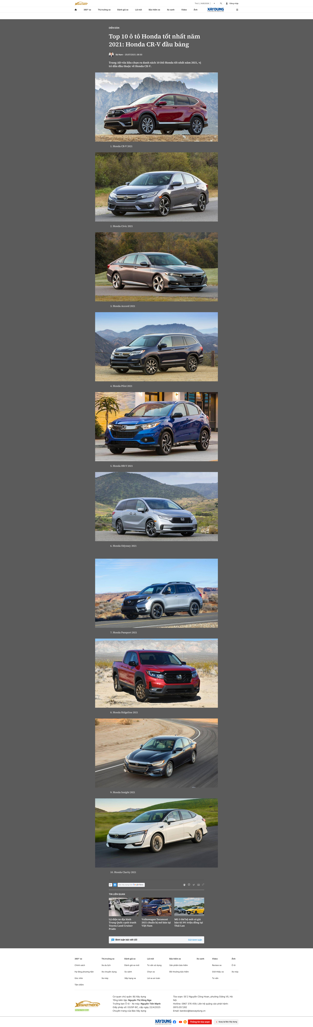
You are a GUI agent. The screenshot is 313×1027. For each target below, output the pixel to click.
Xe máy (104, 978)
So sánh (128, 971)
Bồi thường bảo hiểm (179, 971)
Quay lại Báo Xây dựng (228, 1022)
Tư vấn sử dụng (154, 965)
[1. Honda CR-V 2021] (156, 107)
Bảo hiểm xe (154, 9)
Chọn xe (151, 971)
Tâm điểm (79, 984)
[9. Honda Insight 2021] (156, 753)
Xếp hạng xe (130, 978)
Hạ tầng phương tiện (84, 971)
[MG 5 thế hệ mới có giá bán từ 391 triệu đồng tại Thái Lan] (189, 907)
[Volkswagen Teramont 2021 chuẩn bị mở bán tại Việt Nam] (156, 907)
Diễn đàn (114, 28)
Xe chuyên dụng (109, 971)
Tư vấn (215, 978)
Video (184, 9)
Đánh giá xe (122, 9)
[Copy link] (203, 884)
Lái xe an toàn (153, 978)
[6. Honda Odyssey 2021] (156, 506)
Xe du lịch (106, 965)
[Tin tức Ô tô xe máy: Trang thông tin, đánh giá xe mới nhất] (81, 3)
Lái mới (138, 9)
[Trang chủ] (76, 10)
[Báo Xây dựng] (215, 9)
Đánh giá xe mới (131, 965)
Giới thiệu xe (218, 971)
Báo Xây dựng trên (125, 885)
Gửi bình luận (195, 940)
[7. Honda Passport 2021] (156, 593)
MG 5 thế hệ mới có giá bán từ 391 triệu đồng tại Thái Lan (188, 922)
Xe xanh (170, 9)
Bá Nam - (120, 54)
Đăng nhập (234, 3)
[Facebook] (175, 1022)
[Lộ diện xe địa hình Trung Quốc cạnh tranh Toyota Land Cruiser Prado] (124, 907)
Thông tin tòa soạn (200, 1022)
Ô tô (233, 965)
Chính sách (80, 965)
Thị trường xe (104, 9)
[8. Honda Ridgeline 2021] (156, 673)
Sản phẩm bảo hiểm (178, 965)
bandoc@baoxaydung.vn (193, 1011)
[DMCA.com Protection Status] (82, 1010)
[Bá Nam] (111, 54)
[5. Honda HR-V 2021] (156, 426)
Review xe (217, 965)
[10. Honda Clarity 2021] (156, 833)
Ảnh (195, 9)
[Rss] (185, 1022)
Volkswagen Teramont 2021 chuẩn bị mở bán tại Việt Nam (156, 922)
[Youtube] (180, 1022)
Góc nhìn (79, 978)
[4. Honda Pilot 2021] (156, 346)
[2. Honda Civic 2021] (156, 187)
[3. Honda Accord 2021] (156, 266)
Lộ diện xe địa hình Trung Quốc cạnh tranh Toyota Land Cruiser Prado (122, 924)
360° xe (87, 9)
